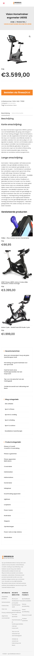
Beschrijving (5, 113)
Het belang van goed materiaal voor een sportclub (16, 613)
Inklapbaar (7, 488)
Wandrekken (8, 537)
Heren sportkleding (25, 610)
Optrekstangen (9, 526)
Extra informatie (17, 113)
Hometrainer (12, 103)
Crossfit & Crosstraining (11, 448)
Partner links (5, 605)
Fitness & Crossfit (9, 446)
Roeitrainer (7, 515)
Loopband (7, 505)
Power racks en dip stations (13, 532)
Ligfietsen (7, 499)
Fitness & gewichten (10, 454)
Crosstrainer (8, 466)
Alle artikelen (9, 404)
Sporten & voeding (11, 415)
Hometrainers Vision (11, 105)
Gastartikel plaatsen (5, 597)
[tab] (5, 113)
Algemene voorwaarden (6, 617)
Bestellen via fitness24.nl (17, 92)
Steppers (7, 521)
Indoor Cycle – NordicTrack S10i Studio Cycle (15, 327)
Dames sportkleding (25, 605)
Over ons (4, 609)
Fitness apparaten (10, 459)
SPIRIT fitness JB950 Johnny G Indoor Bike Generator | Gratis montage (14, 282)
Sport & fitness (9, 409)
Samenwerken (6, 602)
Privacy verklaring (7, 612)
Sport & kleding (10, 420)
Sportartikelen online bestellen (26, 600)
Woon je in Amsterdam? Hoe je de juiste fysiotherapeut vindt (17, 603)
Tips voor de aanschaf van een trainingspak (17, 633)
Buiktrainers (8, 461)
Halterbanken (8, 472)
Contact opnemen (25, 619)
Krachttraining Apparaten (12, 494)
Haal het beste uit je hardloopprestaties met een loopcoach (13, 372)
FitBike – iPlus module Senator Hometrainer (15, 238)
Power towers (8, 510)
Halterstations (8, 477)
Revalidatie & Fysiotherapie (13, 431)
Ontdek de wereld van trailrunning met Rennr (16, 642)
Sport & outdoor (10, 425)
